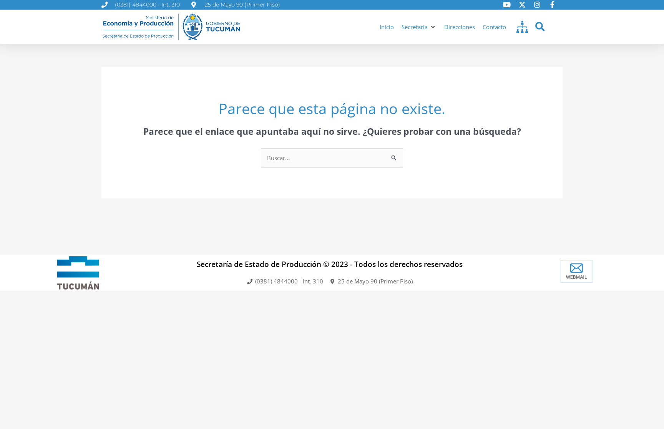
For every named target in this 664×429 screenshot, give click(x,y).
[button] (419, 27)
